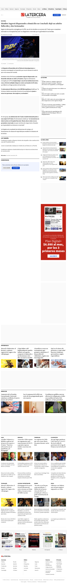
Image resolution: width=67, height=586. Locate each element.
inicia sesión (6, 168)
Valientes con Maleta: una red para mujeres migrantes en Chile (57, 487)
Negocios (17, 9)
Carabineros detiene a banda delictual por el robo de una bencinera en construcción (19, 150)
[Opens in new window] (34, 548)
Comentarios (11, 63)
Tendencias (37, 437)
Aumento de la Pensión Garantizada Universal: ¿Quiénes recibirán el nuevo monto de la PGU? (10, 397)
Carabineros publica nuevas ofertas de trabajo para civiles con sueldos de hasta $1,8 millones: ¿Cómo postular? (55, 397)
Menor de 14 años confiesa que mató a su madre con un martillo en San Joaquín (53, 94)
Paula (52, 483)
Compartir (4, 63)
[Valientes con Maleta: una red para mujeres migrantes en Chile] (58, 502)
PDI (16, 155)
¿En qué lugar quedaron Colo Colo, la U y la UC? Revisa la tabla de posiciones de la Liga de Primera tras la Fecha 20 (58, 443)
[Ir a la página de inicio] (33, 15)
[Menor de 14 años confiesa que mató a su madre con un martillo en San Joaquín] (62, 178)
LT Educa (65, 9)
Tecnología (22, 9)
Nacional (11, 9)
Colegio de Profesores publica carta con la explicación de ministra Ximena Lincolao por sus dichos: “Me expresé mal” (51, 156)
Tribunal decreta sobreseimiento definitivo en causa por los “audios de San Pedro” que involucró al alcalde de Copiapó (51, 150)
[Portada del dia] (53, 231)
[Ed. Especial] (47, 548)
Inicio (2, 9)
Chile (2, 437)
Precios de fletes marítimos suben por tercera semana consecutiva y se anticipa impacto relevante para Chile (25, 475)
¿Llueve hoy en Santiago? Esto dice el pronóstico (41, 473)
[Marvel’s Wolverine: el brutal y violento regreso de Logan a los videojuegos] (8, 363)
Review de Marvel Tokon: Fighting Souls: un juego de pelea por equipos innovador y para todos (8, 511)
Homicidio (13, 155)
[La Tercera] (7, 548)
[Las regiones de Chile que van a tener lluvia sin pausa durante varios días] (41, 456)
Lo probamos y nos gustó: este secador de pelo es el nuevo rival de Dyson (58, 510)
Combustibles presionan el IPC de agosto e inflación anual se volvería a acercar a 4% (25, 464)
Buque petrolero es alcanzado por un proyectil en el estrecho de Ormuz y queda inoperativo (41, 510)
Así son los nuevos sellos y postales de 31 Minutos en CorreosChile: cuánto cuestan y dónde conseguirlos (41, 465)
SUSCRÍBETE (53, 256)
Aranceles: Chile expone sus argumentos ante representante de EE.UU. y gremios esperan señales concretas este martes (25, 444)
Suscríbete (16, 168)
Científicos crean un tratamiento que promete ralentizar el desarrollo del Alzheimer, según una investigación (41, 353)
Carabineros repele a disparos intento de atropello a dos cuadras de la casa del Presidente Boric (20, 141)
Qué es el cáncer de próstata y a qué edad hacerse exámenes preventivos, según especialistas (58, 352)
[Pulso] (20, 548)
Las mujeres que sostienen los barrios (58, 519)
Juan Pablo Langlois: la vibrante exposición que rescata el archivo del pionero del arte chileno (25, 521)
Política (6, 9)
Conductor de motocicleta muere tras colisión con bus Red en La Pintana (54, 89)
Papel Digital (58, 9)
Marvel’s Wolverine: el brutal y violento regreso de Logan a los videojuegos (8, 351)
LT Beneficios (51, 9)
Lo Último (44, 9)
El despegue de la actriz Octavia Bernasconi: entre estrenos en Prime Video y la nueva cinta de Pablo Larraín (25, 489)
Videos (38, 9)
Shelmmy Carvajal (7, 34)
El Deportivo (29, 9)
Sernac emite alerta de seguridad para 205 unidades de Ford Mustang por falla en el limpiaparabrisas (52, 113)
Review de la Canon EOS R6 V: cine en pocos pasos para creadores (8, 520)
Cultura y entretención (24, 483)
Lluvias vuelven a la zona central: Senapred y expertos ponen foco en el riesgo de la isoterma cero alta (50, 144)
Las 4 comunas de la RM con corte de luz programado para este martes (33, 396)
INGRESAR (64, 15)
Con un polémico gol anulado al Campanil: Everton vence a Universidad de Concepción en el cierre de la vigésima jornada (58, 466)
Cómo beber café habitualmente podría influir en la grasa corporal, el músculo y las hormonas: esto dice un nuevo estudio (25, 353)
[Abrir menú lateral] (2, 15)
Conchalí (8, 155)
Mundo (34, 9)
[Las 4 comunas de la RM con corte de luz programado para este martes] (33, 407)
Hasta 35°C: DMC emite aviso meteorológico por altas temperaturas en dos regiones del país (53, 100)
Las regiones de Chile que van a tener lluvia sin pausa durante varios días (41, 442)
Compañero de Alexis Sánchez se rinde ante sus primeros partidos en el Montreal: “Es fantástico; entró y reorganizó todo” (58, 476)
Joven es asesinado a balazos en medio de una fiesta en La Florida (19, 146)
